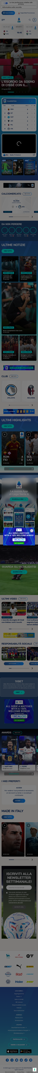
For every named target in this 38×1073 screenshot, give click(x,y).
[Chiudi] (31, 530)
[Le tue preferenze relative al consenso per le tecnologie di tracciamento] (34, 1069)
